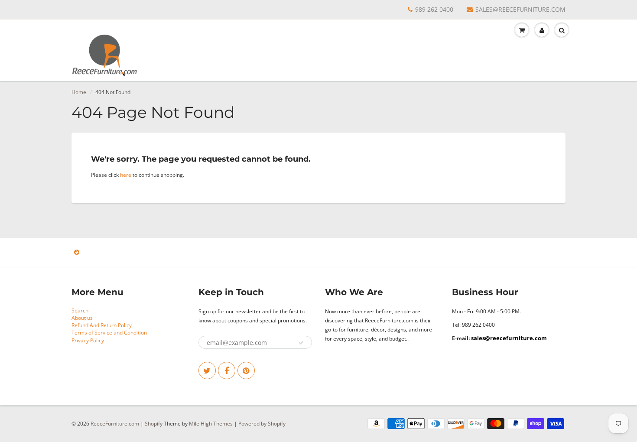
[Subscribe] (301, 343)
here (125, 175)
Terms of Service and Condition (109, 332)
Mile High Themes (211, 423)
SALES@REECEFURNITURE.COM (520, 9)
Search (80, 310)
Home (79, 92)
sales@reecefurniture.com (509, 338)
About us (82, 318)
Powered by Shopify (262, 423)
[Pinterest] (246, 370)
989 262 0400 (434, 9)
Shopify (153, 423)
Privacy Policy (88, 340)
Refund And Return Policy (102, 325)
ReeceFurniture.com (115, 423)
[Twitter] (207, 370)
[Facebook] (226, 370)
